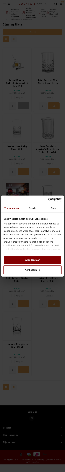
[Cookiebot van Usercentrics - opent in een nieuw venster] (48, 200)
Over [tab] (53, 208)
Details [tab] (32, 208)
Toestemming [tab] (11, 208)
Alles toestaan (32, 260)
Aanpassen (31, 269)
